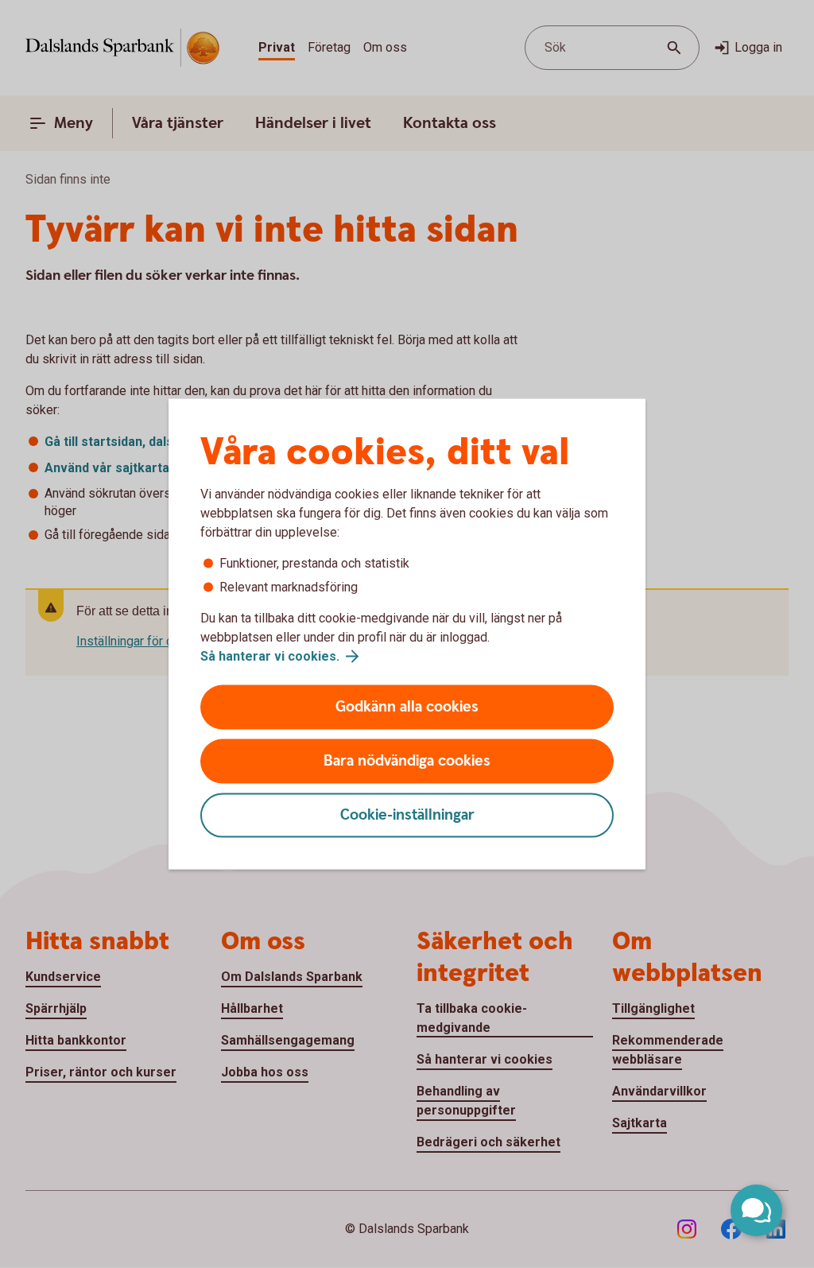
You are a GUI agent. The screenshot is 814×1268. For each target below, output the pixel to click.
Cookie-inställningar (407, 815)
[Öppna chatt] (756, 1210)
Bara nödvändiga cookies (407, 761)
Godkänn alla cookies (407, 707)
